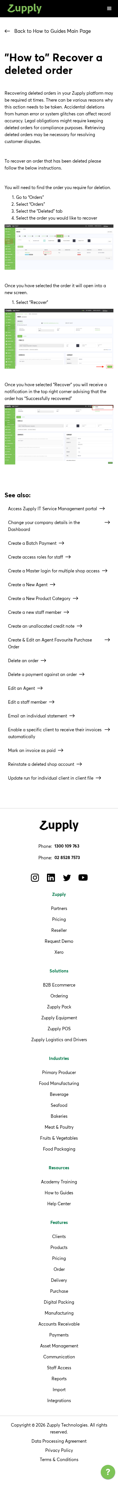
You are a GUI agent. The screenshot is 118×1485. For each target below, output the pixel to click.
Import (59, 1389)
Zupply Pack (59, 1007)
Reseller (59, 930)
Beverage (59, 1094)
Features (59, 1223)
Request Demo (59, 941)
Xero (59, 952)
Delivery (59, 1280)
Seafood (59, 1105)
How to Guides (59, 1192)
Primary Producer (59, 1072)
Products (59, 1247)
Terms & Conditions (59, 1459)
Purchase (59, 1291)
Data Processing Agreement (59, 1441)
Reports (59, 1378)
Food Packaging (59, 1149)
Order (59, 1269)
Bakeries (59, 1116)
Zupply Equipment (59, 1018)
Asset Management (59, 1346)
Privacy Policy (59, 1450)
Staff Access (59, 1367)
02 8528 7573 (67, 858)
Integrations (59, 1400)
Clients (59, 1236)
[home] (23, 9)
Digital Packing (59, 1302)
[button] (109, 8)
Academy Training (59, 1182)
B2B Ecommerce (59, 985)
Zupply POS (59, 1028)
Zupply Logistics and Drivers (59, 1039)
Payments (59, 1335)
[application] (108, 1473)
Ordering (59, 996)
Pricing (59, 919)
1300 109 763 (66, 846)
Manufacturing (59, 1313)
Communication (59, 1357)
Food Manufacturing (59, 1083)
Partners (59, 908)
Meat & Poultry (59, 1127)
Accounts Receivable (59, 1324)
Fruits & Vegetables (59, 1138)
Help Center (59, 1203)
